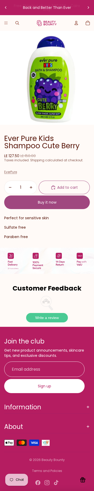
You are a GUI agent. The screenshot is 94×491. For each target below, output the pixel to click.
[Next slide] (88, 7)
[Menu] (6, 23)
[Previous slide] (5, 7)
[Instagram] (47, 483)
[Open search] (17, 23)
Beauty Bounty (53, 460)
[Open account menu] (76, 23)
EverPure (10, 172)
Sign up (44, 386)
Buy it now (47, 202)
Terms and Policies (47, 471)
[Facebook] (38, 483)
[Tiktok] (56, 483)
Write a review (47, 318)
